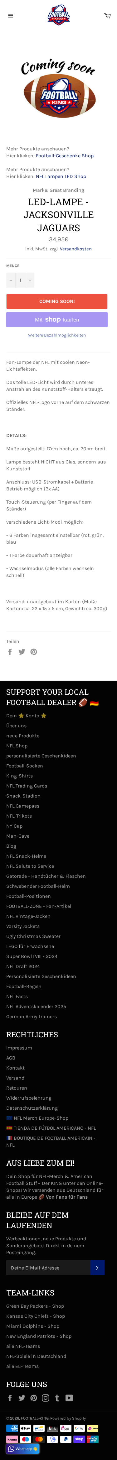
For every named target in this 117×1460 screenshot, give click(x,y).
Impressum (19, 1048)
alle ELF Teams (22, 1366)
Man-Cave (17, 836)
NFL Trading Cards (26, 786)
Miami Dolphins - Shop (32, 1326)
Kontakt (15, 1068)
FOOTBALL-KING (35, 1418)
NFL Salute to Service (30, 866)
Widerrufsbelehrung (28, 1098)
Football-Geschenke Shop (65, 156)
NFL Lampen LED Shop (61, 176)
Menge (12, 266)
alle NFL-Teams (23, 1346)
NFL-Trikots (19, 816)
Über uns (16, 726)
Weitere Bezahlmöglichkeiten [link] (57, 335)
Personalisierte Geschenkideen (41, 976)
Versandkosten (76, 249)
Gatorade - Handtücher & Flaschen (46, 876)
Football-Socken (24, 766)
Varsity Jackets (23, 926)
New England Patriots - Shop (38, 1336)
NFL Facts (17, 996)
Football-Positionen (28, 896)
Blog (11, 846)
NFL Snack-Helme (26, 856)
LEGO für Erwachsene (30, 946)
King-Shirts (19, 776)
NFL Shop (16, 746)
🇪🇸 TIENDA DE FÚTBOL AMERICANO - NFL (51, 1128)
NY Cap (14, 826)
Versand (15, 1078)
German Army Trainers (31, 1016)
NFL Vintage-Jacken (28, 916)
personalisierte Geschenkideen (41, 756)
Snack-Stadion (23, 796)
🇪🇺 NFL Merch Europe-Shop (37, 1118)
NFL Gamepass (22, 806)
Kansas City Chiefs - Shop (35, 1316)
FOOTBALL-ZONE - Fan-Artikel (38, 906)
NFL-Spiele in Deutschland (36, 1356)
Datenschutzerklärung (32, 1108)
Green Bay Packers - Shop (35, 1306)
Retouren (16, 1088)
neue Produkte (22, 736)
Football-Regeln (23, 986)
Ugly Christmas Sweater (33, 936)
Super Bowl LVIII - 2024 (31, 956)
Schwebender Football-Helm (38, 886)
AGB (10, 1058)
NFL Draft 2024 (23, 966)
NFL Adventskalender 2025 (36, 1006)
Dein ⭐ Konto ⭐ (26, 716)
